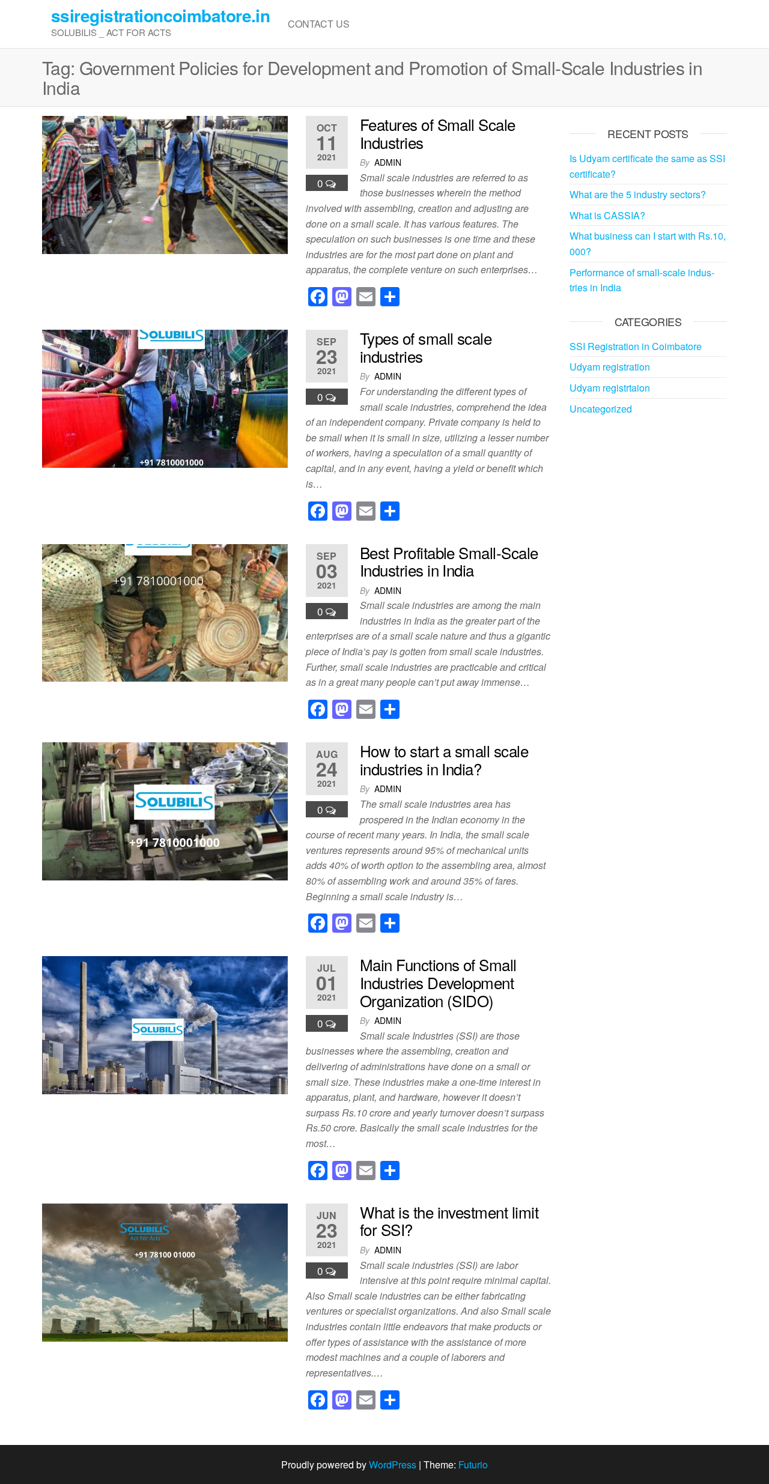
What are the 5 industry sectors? (638, 194)
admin (387, 162)
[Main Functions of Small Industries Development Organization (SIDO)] (165, 1024)
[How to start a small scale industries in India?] (165, 810)
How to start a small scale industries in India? (444, 759)
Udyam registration (610, 367)
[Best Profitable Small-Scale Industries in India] (165, 612)
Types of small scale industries (426, 347)
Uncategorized (601, 409)
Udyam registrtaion (610, 388)
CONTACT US (319, 24)
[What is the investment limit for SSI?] (165, 1271)
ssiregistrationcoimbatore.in (160, 15)
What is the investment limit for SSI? (449, 1221)
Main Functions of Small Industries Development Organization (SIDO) (438, 982)
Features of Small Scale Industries (437, 133)
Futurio (473, 1464)
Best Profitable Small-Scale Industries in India (449, 561)
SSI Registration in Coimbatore (636, 346)
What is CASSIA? (607, 215)
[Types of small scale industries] (165, 397)
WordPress (392, 1464)
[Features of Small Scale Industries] (165, 183)
